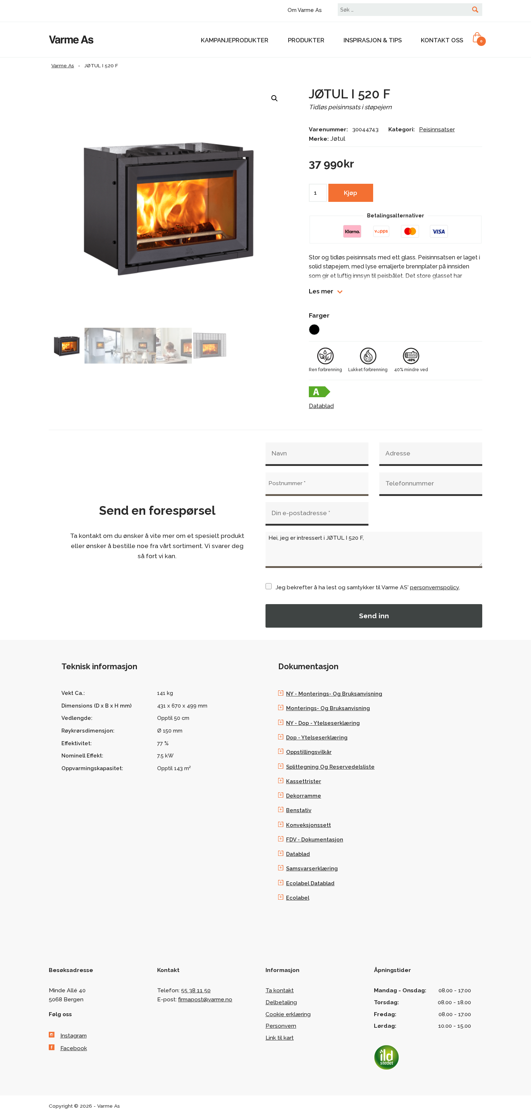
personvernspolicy (434, 587)
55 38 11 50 (196, 990)
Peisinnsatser (437, 129)
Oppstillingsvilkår (309, 752)
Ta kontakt (280, 990)
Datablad (321, 406)
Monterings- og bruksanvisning (328, 708)
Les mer (321, 291)
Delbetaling (281, 1002)
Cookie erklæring (288, 1014)
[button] (274, 98)
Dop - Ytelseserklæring (316, 737)
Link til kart (280, 1037)
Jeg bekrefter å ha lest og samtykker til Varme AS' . (368, 587)
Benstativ (298, 810)
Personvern (281, 1025)
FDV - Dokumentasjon (314, 839)
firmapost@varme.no (205, 999)
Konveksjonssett (308, 825)
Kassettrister (303, 781)
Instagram (73, 1035)
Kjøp (350, 192)
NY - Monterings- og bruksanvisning (334, 694)
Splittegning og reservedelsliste (330, 767)
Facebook (73, 1048)
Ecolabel (297, 898)
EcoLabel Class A (320, 391)
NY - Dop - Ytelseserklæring (323, 723)
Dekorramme (303, 796)
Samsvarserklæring (312, 868)
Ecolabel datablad (310, 883)
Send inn (374, 616)
